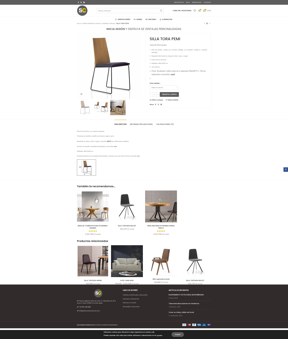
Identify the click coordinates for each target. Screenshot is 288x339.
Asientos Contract (108, 23)
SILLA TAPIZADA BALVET (127, 226)
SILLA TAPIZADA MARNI (93, 280)
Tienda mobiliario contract (91, 23)
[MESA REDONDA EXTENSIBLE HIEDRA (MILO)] (161, 206)
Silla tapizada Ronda (161, 279)
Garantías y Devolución (131, 299)
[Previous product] (204, 23)
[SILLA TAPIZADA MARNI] (93, 261)
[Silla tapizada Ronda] (161, 261)
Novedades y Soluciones (131, 306)
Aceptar (178, 334)
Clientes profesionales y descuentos (135, 295)
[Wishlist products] (194, 10)
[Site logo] (82, 10)
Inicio (79, 23)
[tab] (120, 123)
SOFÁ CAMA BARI (127, 280)
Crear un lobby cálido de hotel (181, 312)
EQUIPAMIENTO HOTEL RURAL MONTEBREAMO (186, 295)
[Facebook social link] (78, 2)
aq (173, 74)
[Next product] (209, 23)
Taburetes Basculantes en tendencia (184, 303)
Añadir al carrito (169, 94)
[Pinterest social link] (84, 2)
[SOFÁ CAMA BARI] (127, 261)
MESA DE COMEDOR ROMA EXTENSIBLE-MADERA (93, 227)
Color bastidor (155, 83)
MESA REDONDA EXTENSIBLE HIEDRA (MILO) (161, 227)
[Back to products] (207, 23)
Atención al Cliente (129, 303)
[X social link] (81, 2)
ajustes (159, 335)
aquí (115, 146)
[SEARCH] (161, 10)
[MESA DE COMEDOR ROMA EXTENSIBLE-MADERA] (93, 206)
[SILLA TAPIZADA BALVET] (127, 206)
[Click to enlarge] (81, 94)
